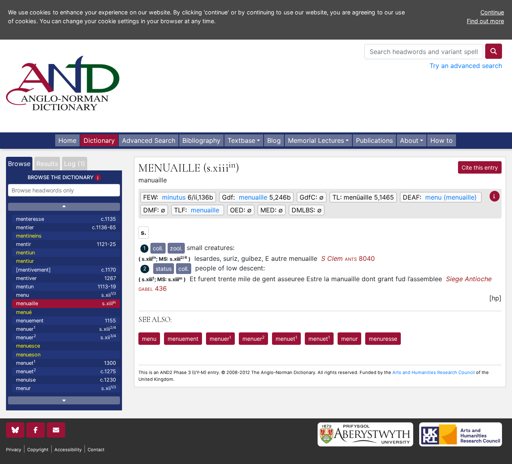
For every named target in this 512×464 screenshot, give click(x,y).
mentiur (25, 261)
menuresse (383, 338)
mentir (66, 244)
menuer (66, 328)
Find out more (485, 21)
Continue (492, 12)
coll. (158, 248)
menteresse (66, 219)
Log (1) (74, 164)
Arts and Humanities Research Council (433, 372)
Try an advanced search (466, 66)
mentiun (25, 253)
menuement (66, 321)
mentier (66, 227)
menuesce (28, 346)
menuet (66, 362)
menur (66, 388)
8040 (348, 258)
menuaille (66, 303)
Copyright (37, 449)
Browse (19, 164)
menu (66, 294)
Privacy (13, 449)
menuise (66, 380)
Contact (96, 449)
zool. (176, 248)
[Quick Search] (493, 51)
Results (47, 164)
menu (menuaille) (451, 197)
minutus (174, 197)
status (164, 268)
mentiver (66, 278)
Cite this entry (480, 167)
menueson (28, 355)
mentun (66, 287)
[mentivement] (66, 270)
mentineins (29, 236)
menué (24, 312)
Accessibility (68, 449)
